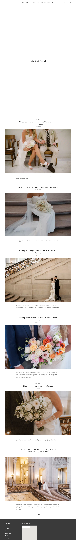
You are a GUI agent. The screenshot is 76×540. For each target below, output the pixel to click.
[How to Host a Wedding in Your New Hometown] (38, 214)
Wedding (38, 119)
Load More (38, 514)
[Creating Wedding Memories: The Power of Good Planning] (38, 280)
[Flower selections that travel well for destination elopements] (38, 151)
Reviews (6, 535)
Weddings (33, 2)
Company (49, 2)
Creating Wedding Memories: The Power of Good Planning (38, 251)
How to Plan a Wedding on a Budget (38, 386)
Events (37, 447)
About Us (7, 526)
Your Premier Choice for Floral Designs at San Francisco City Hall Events (38, 450)
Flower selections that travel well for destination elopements (38, 122)
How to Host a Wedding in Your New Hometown (38, 187)
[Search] (67, 2)
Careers (6, 531)
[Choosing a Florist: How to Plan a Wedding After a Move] (38, 347)
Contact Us (7, 528)
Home (23, 2)
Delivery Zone (8, 533)
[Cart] (70, 2)
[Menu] (5, 3)
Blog (53, 2)
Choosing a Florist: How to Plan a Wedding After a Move (38, 318)
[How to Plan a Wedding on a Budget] (38, 413)
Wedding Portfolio (8, 538)
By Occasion (43, 2)
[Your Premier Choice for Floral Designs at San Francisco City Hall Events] (38, 479)
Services (37, 2)
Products (27, 2)
